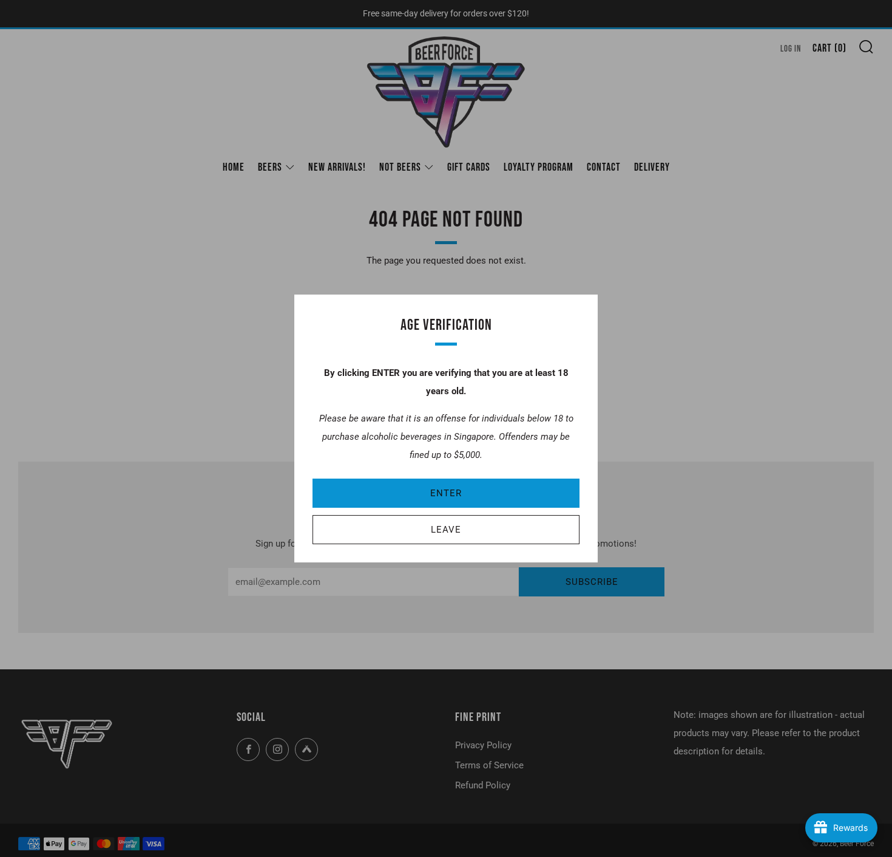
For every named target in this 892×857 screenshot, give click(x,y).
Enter (446, 493)
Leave (446, 529)
